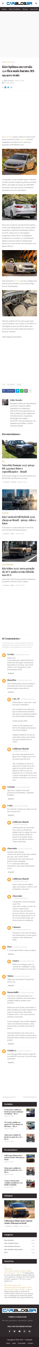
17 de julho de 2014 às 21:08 (21, 881)
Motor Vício (8, 1269)
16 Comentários (9, 83)
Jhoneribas (11, 680)
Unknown (16, 927)
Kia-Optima (10, 384)
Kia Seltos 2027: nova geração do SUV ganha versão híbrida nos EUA (18, 571)
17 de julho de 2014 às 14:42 (28, 699)
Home (4, 9)
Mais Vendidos (14, 9)
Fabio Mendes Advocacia (12, 1285)
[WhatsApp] (22, 391)
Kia (13, 62)
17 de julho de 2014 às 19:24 (25, 848)
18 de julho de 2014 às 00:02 (22, 976)
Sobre (14, 1343)
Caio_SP (16, 699)
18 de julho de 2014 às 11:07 (24, 1051)
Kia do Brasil (8, 137)
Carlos (10, 805)
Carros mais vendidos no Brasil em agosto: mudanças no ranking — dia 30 (13, 1112)
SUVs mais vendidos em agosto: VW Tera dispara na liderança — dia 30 (13, 1124)
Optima (22, 139)
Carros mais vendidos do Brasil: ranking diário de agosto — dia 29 (17, 1272)
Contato (30, 1343)
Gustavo (15, 961)
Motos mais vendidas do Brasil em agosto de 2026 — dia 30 (13, 1137)
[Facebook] (5, 87)
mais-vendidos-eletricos (19, 1246)
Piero (9, 946)
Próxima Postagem (29, 1097)
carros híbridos (7, 565)
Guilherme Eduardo (20, 748)
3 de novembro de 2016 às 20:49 (22, 929)
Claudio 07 (11, 1050)
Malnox (10, 976)
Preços (25, 9)
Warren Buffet (13, 992)
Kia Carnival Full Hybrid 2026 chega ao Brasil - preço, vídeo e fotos (19, 520)
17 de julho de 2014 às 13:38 (24, 680)
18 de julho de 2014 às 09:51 (27, 992)
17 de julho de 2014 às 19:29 (20, 947)
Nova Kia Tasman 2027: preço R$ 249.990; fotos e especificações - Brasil (18, 468)
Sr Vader (10, 654)
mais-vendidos (19, 1240)
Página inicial (6, 62)
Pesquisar (36, 3)
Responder (11, 673)
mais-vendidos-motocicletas (19, 1249)
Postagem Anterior (9, 1097)
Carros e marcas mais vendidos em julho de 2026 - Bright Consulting (14, 1183)
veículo (17, 281)
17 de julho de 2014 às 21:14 (21, 751)
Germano (11, 787)
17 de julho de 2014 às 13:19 (22, 654)
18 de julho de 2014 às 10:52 (21, 898)
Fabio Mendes (16, 400)
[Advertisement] (19, 34)
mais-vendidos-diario (19, 1243)
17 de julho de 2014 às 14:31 (23, 787)
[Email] (11, 87)
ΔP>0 (19, 1252)
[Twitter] (8, 87)
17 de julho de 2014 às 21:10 (21, 824)
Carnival (5, 513)
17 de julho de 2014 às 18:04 (21, 806)
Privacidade (22, 1343)
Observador (12, 848)
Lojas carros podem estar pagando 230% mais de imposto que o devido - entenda (18, 1288)
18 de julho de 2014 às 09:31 (27, 961)
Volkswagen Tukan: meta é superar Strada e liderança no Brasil (14, 1157)
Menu (3, 3)
